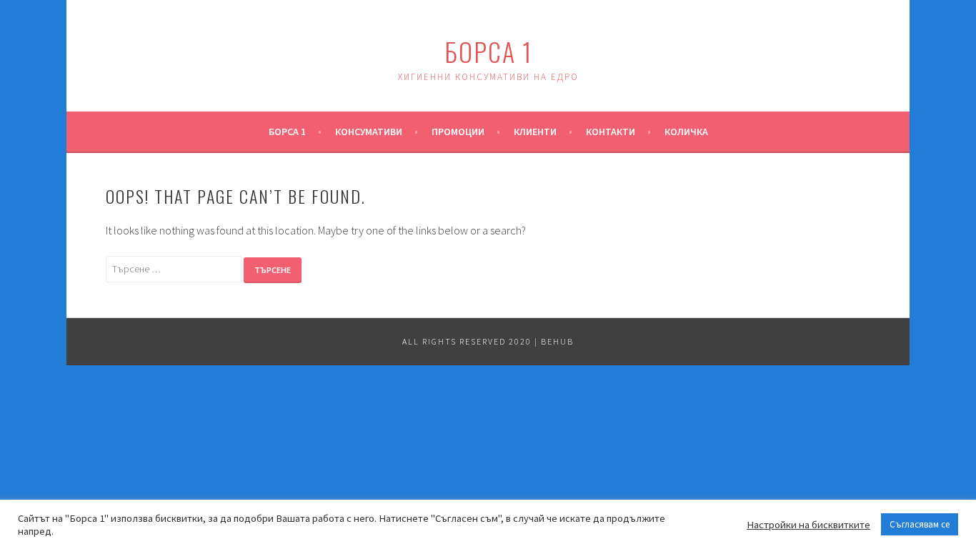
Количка (686, 131)
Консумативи (368, 131)
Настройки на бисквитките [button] (808, 524)
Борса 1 (488, 51)
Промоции (458, 131)
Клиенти (535, 131)
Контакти (610, 131)
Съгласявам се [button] (920, 524)
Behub (557, 341)
